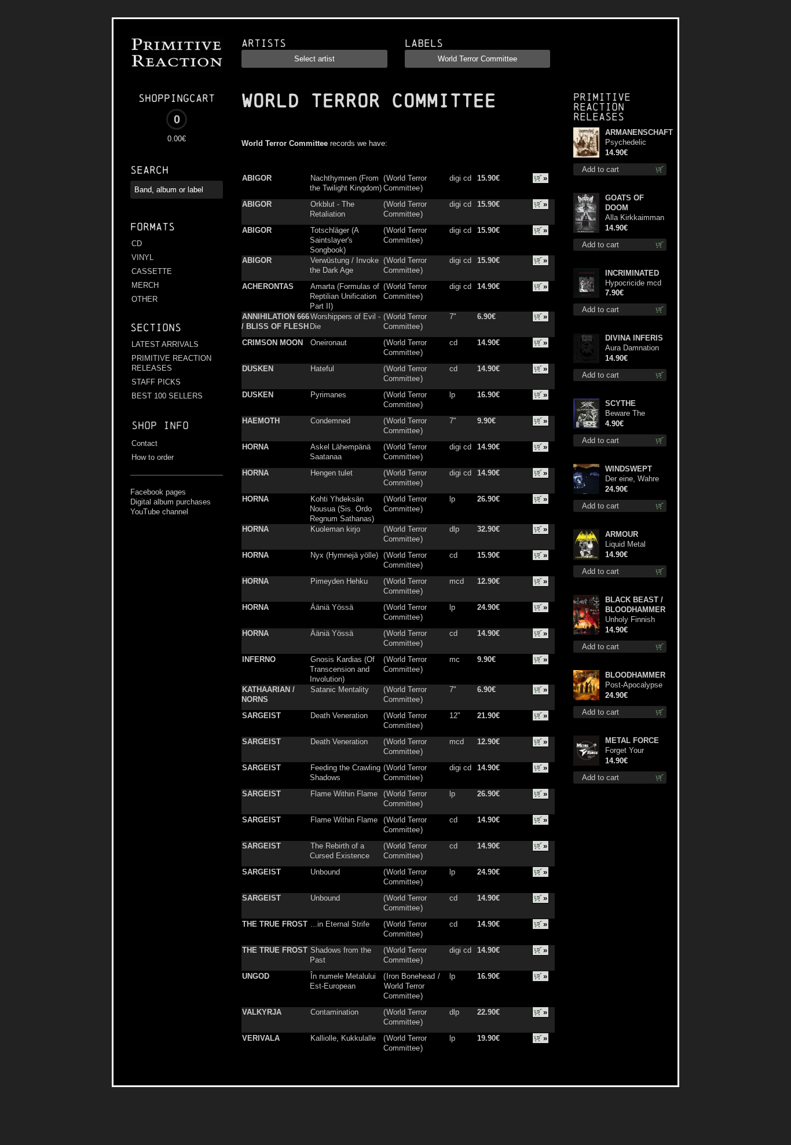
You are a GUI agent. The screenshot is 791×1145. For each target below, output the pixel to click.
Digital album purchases (170, 501)
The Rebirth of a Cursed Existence (339, 851)
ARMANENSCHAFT (636, 132)
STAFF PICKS (156, 382)
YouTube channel (159, 511)
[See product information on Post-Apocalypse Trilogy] (586, 685)
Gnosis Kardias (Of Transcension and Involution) (342, 669)
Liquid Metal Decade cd (625, 545)
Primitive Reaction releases (602, 107)
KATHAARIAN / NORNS (268, 694)
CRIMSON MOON (272, 342)
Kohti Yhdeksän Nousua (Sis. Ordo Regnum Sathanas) (342, 509)
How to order (152, 457)
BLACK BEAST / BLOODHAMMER (635, 604)
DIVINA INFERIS (634, 338)
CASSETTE (151, 271)
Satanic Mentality (339, 689)
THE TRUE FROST (274, 924)
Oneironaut (328, 342)
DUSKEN (257, 368)
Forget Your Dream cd (624, 751)
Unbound (325, 872)
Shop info (160, 425)
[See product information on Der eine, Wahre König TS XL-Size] (586, 479)
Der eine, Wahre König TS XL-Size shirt (635, 479)
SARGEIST (261, 715)
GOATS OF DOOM (624, 202)
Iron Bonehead (410, 976)
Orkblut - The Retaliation (332, 209)
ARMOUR (621, 534)
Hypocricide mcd (633, 283)
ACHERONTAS (268, 286)
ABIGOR (257, 178)
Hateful (322, 368)
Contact (144, 443)
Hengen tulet (331, 473)
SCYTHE (620, 403)
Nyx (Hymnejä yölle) (344, 555)
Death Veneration (339, 715)
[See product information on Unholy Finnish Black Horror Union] (586, 615)
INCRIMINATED (632, 273)
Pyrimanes (328, 394)
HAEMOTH (261, 420)
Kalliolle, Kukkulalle (343, 1038)
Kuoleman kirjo (335, 529)
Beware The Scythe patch (627, 414)
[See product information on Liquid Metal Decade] (586, 544)
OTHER (144, 299)
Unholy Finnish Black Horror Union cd (630, 620)
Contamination (334, 1012)
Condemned (330, 420)
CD (136, 243)
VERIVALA (261, 1038)
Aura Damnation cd (632, 348)
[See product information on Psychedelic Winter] (586, 142)
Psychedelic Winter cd (625, 143)
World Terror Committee (405, 183)
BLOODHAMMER (635, 675)
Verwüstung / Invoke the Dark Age (344, 265)
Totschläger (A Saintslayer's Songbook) (334, 240)
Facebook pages (158, 492)
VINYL (142, 257)
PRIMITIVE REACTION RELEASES (171, 363)
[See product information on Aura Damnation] (586, 348)
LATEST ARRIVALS (165, 344)
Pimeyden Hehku (339, 581)
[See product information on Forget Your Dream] (586, 751)
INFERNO (259, 659)
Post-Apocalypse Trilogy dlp (633, 685)
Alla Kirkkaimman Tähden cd (634, 218)
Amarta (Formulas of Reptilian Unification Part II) (344, 296)
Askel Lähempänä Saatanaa (340, 451)
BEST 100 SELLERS (167, 396)
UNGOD (255, 976)
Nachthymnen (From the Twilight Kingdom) (346, 183)
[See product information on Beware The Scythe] (586, 413)
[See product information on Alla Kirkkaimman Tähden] (586, 213)
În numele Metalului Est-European (343, 981)
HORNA (255, 446)
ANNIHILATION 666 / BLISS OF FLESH (275, 321)
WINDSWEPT (628, 468)
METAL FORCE (632, 740)
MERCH (145, 285)
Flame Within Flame (344, 793)
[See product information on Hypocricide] (586, 283)
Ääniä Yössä (331, 607)
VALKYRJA (261, 1012)
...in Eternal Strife (339, 924)
